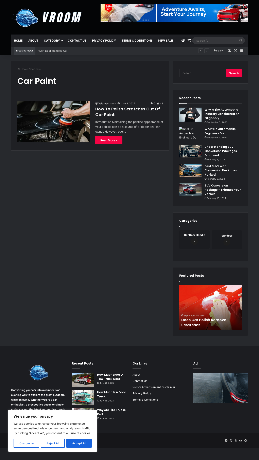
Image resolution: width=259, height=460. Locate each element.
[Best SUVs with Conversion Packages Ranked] (190, 170)
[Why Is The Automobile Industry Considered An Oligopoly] (190, 115)
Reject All (53, 443)
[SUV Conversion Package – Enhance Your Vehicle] (190, 189)
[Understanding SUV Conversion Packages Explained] (190, 151)
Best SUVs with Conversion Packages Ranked (221, 170)
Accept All (79, 443)
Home (18, 40)
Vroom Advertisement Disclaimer (154, 387)
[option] (210, 307)
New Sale (165, 40)
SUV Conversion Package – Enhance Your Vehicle (223, 189)
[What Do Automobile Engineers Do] (190, 134)
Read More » (108, 140)
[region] (52, 431)
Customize (26, 443)
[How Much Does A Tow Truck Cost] (83, 380)
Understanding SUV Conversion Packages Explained (221, 151)
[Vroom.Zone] (47, 16)
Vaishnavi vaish (107, 103)
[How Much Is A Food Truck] (83, 397)
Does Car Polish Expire (201, 324)
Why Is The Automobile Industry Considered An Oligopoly (222, 114)
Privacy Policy (104, 40)
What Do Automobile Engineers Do (220, 131)
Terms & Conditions (137, 40)
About (33, 40)
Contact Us (77, 40)
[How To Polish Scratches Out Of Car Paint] (53, 121)
